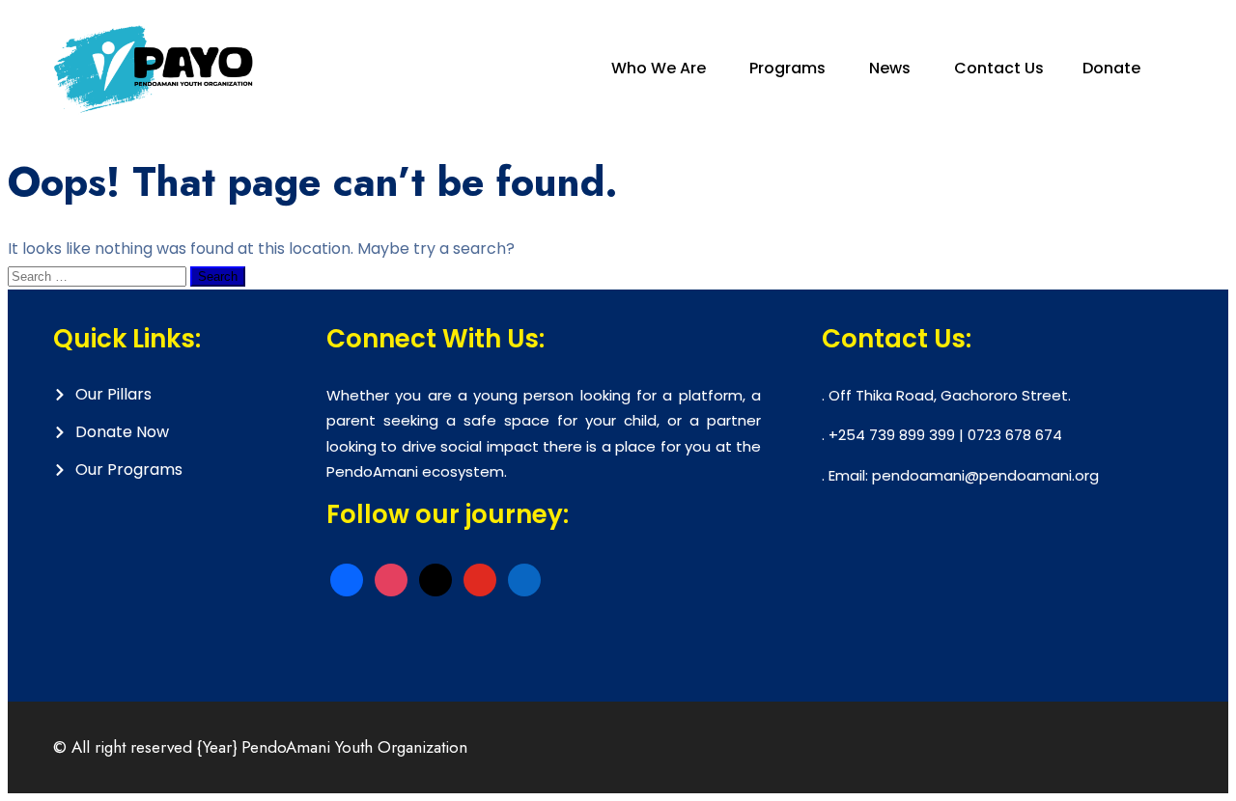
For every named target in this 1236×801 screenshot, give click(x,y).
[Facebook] (346, 578)
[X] (435, 578)
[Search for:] (99, 275)
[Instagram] (391, 578)
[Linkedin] (524, 578)
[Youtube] (480, 578)
